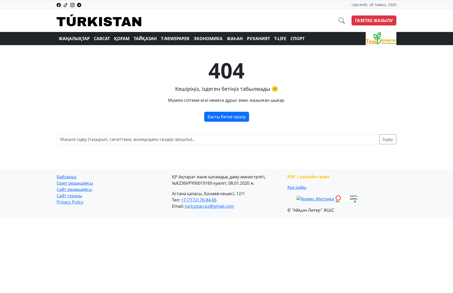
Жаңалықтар (74, 38)
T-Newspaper (175, 38)
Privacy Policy (70, 202)
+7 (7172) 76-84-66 (199, 200)
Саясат (102, 38)
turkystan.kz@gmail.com (209, 206)
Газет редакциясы (75, 183)
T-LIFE (280, 38)
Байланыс (67, 177)
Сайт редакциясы (74, 189)
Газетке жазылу (374, 20)
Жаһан (235, 38)
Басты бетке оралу (227, 117)
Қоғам (122, 38)
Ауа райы (296, 187)
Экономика (208, 38)
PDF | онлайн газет (308, 177)
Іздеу (388, 139)
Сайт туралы (69, 196)
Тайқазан (145, 38)
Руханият (258, 38)
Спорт (297, 38)
